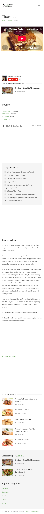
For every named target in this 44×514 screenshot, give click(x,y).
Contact (27, 511)
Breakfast (5, 492)
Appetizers (5, 496)
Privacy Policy (35, 511)
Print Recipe (13, 125)
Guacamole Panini (22, 410)
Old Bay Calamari (22, 440)
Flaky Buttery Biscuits (23, 419)
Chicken (4, 499)
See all (20, 455)
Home (3, 20)
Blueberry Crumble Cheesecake (27, 88)
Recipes (9, 20)
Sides (4, 503)
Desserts (5, 488)
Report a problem (9, 356)
